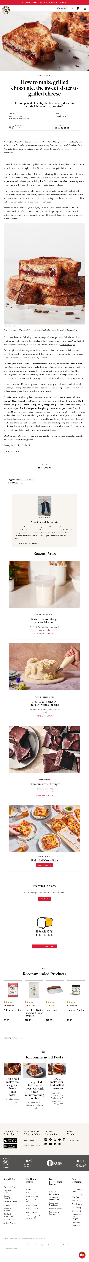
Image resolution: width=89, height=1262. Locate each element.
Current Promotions (7, 1197)
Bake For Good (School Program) (77, 1216)
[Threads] (59, 1139)
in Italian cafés (33, 341)
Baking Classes (31, 1205)
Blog (39, 76)
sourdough (37, 401)
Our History (76, 1207)
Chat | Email (49, 946)
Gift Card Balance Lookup (9, 1215)
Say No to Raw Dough (32, 1200)
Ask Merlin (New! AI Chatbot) (33, 1216)
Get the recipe (44, 865)
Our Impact (76, 1211)
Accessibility (26, 1245)
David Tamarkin (15, 116)
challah (81, 367)
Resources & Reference (54, 1213)
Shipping (6, 1205)
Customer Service (10, 1201)
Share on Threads (68, 128)
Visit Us (75, 1200)
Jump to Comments (14, 452)
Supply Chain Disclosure (10, 1245)
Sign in (72, 8)
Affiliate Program (9, 1223)
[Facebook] (45, 1139)
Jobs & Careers (77, 1204)
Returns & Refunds (7, 1209)
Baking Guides (31, 1192)
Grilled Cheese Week (37, 141)
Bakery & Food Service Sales (54, 1192)
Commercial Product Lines (54, 1198)
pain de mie (21, 371)
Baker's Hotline (32, 1196)
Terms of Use (52, 1245)
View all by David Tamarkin (27, 543)
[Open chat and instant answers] (82, 1255)
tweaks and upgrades (38, 436)
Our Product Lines (77, 1190)
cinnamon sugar (67, 344)
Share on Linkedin (65, 128)
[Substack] (59, 1144)
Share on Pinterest (62, 128)
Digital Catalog (9, 1186)
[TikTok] (50, 1139)
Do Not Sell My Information (69, 1245)
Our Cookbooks (32, 1212)
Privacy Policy (39, 1245)
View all (44, 899)
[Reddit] (55, 1144)
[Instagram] (55, 1139)
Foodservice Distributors (53, 1204)
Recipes (47, 76)
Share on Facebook (56, 128)
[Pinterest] (64, 1139)
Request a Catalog (7, 1191)
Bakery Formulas (55, 1208)
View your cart (77, 8)
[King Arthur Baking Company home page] (6, 11)
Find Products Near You (77, 1195)
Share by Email (59, 128)
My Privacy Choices (11, 1248)
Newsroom (76, 1222)
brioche (7, 371)
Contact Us (76, 1225)
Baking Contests (32, 1208)
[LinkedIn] (45, 1144)
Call (36, 946)
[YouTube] (50, 1144)
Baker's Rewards (9, 1219)
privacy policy (35, 1145)
